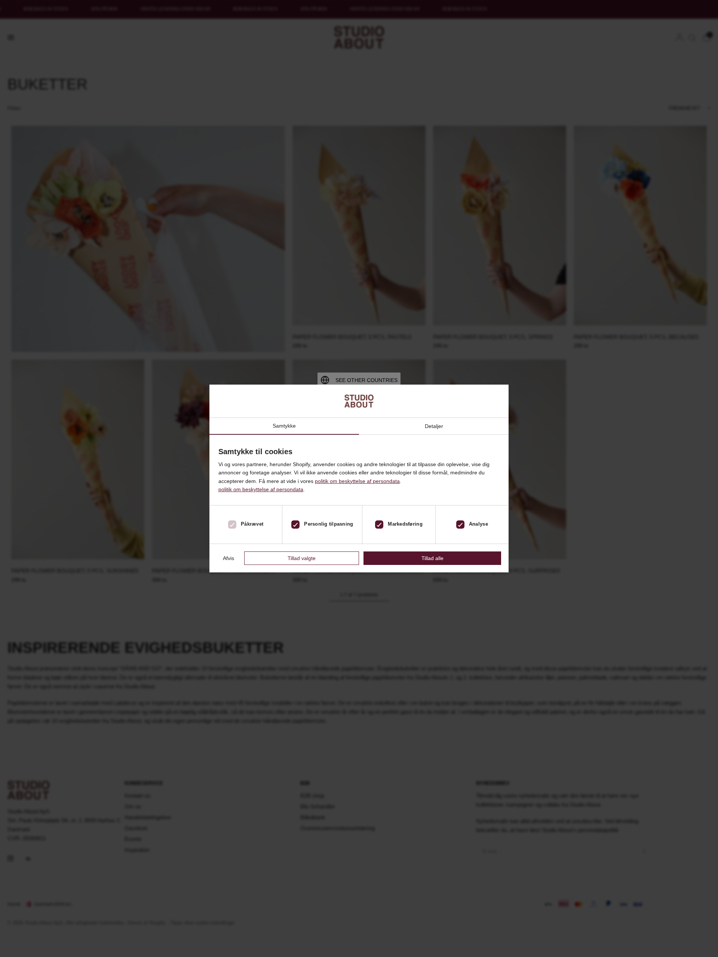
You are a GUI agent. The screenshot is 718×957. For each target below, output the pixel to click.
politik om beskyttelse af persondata (357, 481)
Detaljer (434, 426)
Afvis (228, 558)
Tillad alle (432, 558)
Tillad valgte (302, 558)
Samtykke (284, 426)
